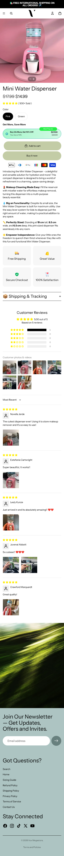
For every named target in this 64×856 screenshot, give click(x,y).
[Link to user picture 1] (11, 437)
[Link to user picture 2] (29, 565)
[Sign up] (56, 741)
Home (6, 774)
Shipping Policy (11, 790)
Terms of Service (12, 801)
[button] (10, 103)
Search (6, 769)
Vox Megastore (35, 840)
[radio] (32, 134)
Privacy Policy (10, 796)
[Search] (11, 13)
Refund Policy (10, 785)
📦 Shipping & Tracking (25, 296)
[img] (10, 409)
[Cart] (60, 13)
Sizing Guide (9, 779)
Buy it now (32, 155)
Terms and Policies (32, 847)
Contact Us (9, 807)
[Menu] (4, 13)
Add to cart (34, 145)
